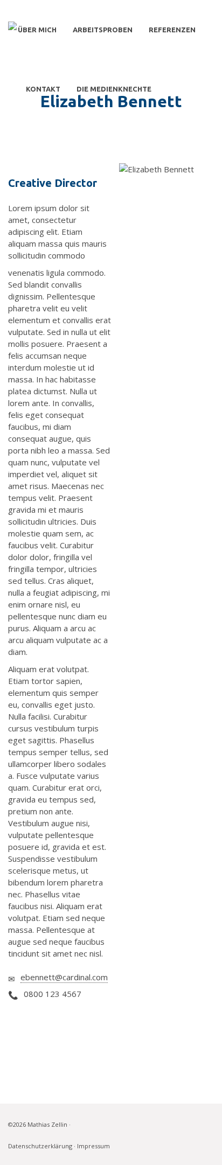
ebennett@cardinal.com (64, 977)
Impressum (93, 1146)
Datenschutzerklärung (40, 1146)
